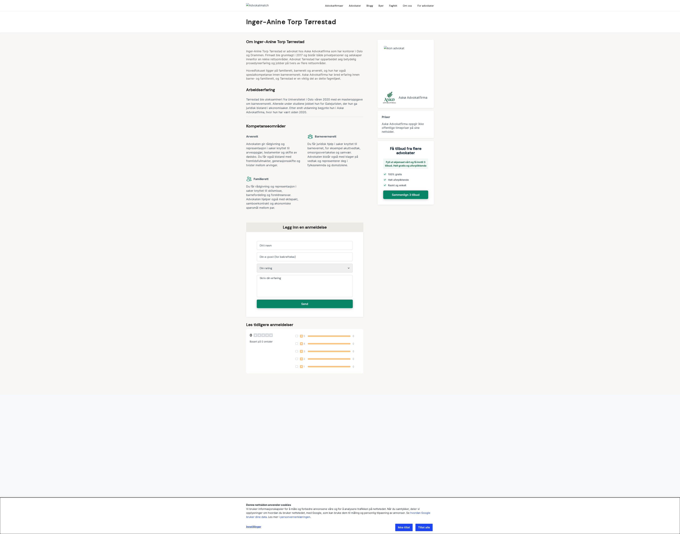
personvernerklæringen (295, 517)
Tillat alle (424, 527)
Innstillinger (253, 526)
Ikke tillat (404, 527)
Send (304, 304)
